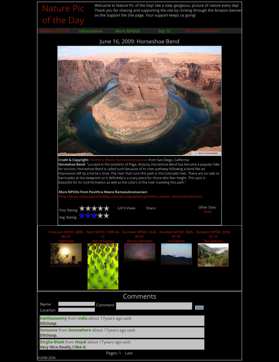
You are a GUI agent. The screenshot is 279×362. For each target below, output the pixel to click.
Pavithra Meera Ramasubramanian (119, 160)
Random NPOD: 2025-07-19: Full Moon (176, 236)
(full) (207, 212)
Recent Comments (202, 30)
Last (129, 352)
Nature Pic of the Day (63, 14)
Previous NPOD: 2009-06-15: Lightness (66, 236)
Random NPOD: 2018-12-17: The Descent (213, 236)
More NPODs (127, 31)
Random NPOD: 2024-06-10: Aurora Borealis (139, 236)
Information (90, 31)
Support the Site (55, 30)
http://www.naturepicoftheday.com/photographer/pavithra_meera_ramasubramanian (130, 196)
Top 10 (164, 31)
